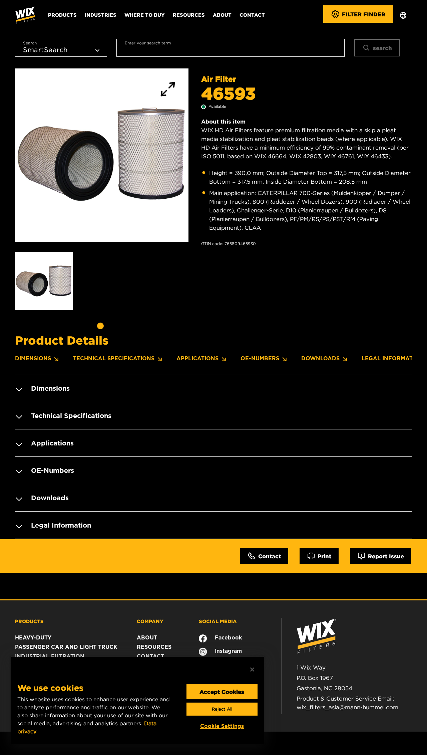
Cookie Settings (222, 726)
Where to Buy (144, 15)
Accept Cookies (221, 691)
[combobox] (230, 47)
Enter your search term (148, 42)
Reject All (222, 709)
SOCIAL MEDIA (218, 621)
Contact (252, 15)
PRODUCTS (29, 621)
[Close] (252, 669)
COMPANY (150, 621)
